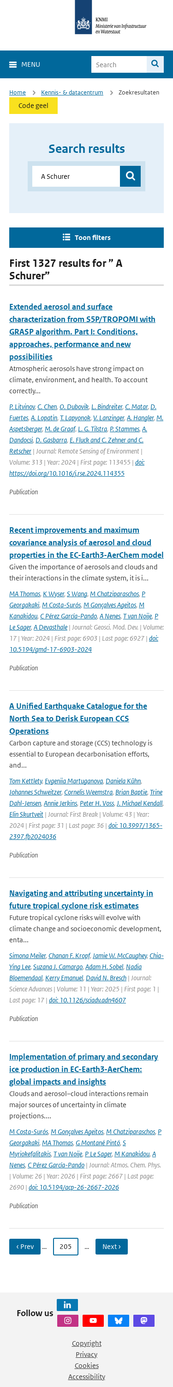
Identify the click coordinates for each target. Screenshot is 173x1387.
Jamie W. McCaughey (120, 955)
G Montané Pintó (98, 1142)
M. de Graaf (60, 428)
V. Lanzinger (108, 417)
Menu (30, 64)
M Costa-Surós (61, 604)
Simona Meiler (27, 955)
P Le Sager (98, 1153)
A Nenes (110, 616)
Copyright (86, 1343)
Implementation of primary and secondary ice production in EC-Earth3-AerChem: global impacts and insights (83, 1069)
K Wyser (53, 593)
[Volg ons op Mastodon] (143, 1321)
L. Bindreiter (106, 406)
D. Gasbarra (51, 439)
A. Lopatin (44, 417)
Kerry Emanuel (64, 977)
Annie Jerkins (60, 803)
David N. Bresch (106, 977)
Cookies (87, 1365)
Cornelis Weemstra (88, 792)
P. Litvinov (22, 406)
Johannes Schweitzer (35, 792)
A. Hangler (140, 417)
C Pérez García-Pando (68, 616)
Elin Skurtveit (26, 814)
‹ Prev (25, 1246)
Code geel (33, 105)
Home (17, 92)
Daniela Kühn (123, 780)
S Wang (77, 593)
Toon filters (93, 237)
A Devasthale (50, 627)
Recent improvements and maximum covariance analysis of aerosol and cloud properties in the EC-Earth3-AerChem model (86, 542)
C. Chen (47, 406)
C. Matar (136, 406)
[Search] (155, 64)
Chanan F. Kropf (69, 955)
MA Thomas (24, 593)
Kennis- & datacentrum (72, 92)
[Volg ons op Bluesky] (118, 1321)
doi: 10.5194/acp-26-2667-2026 (74, 1187)
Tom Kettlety (25, 780)
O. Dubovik (74, 406)
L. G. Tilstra (92, 428)
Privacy (86, 1354)
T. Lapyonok (75, 417)
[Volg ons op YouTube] (93, 1321)
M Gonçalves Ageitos (110, 604)
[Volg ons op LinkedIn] (67, 1305)
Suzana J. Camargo (58, 966)
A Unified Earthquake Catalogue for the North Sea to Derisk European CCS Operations (78, 718)
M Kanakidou (131, 1153)
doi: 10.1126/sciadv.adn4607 (87, 1000)
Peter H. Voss (97, 803)
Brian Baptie (131, 792)
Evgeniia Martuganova (74, 780)
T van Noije (137, 616)
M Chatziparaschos (114, 593)
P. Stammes (124, 428)
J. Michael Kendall (139, 803)
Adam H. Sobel (104, 966)
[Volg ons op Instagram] (67, 1321)
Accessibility (86, 1376)
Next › (111, 1246)
